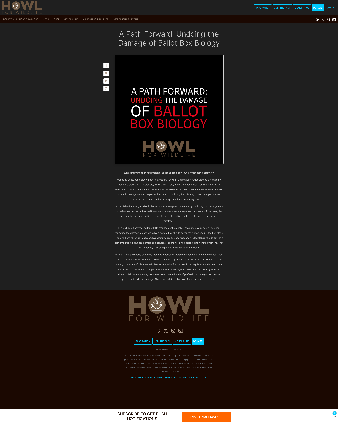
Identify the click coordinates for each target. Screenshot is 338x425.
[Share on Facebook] (106, 88)
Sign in (330, 7)
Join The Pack (282, 7)
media (46, 19)
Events (135, 19)
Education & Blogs (27, 19)
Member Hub (302, 7)
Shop (57, 19)
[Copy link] (106, 65)
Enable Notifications (206, 417)
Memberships (121, 19)
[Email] (106, 73)
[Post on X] (106, 81)
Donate (317, 7)
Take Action (263, 7)
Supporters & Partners (96, 19)
